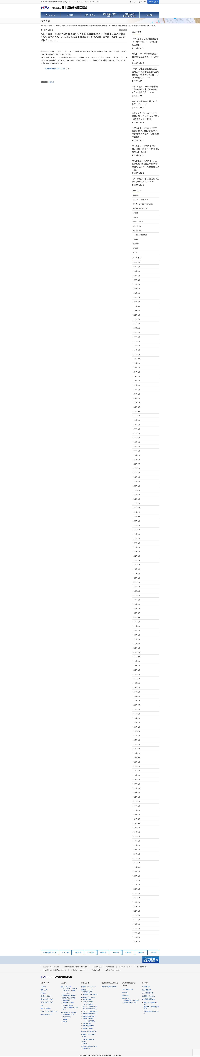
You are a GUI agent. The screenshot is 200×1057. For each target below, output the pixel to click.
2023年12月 (137, 403)
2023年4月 (136, 438)
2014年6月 (136, 836)
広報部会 (85, 1043)
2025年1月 (136, 346)
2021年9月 (136, 521)
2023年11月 (137, 407)
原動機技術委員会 (87, 999)
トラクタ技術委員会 (88, 1001)
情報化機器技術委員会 (88, 1025)
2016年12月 (137, 749)
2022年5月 (136, 486)
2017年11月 (137, 700)
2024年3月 (136, 389)
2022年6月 (136, 481)
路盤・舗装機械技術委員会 (90, 1009)
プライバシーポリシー (125, 967)
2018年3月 (136, 683)
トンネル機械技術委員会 (89, 1021)
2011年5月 (136, 933)
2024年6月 (136, 376)
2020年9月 (136, 573)
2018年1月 (136, 692)
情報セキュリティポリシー (78, 970)
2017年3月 (136, 736)
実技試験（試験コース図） (130, 1002)
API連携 (135, 213)
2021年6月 (136, 534)
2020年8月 (136, 578)
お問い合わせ (153, 2)
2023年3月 (136, 442)
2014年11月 (137, 819)
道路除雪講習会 (66, 1000)
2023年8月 (136, 420)
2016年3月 (136, 775)
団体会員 (43, 993)
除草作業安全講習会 (67, 1005)
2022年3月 (136, 495)
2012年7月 (136, 911)
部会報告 (136, 243)
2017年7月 (136, 718)
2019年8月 (136, 626)
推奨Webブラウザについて (113, 970)
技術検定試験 (137, 230)
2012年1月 (136, 928)
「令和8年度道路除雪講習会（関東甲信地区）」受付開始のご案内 (145, 41)
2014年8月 (136, 832)
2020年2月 (136, 600)
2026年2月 (136, 289)
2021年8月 (136, 525)
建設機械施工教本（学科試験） (131, 1000)
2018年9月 (136, 661)
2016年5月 (136, 766)
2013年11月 (137, 863)
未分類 (135, 252)
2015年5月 (136, 806)
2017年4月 (136, 731)
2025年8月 (136, 315)
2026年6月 (136, 271)
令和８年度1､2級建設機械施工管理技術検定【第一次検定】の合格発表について (145, 89)
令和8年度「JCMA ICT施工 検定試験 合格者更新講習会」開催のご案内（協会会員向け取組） (145, 165)
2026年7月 (136, 267)
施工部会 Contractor (87, 990)
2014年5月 (136, 841)
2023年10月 (137, 411)
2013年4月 (136, 889)
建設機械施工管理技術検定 (109, 987)
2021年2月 (136, 552)
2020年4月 (136, 595)
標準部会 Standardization (88, 1031)
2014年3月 (136, 849)
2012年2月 (136, 924)
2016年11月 (137, 753)
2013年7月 (136, 880)
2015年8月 (136, 797)
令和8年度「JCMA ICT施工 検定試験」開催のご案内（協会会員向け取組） (145, 148)
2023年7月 (136, 424)
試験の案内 (125, 992)
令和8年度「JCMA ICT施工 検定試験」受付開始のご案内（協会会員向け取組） (145, 116)
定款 (42, 1005)
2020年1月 (136, 604)
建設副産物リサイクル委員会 (90, 994)
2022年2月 (136, 499)
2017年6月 (136, 722)
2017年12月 (137, 696)
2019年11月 (137, 613)
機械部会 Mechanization (88, 997)
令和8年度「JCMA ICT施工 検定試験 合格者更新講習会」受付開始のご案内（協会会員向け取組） (145, 132)
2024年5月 (136, 381)
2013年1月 (136, 893)
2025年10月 (137, 306)
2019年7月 (136, 630)
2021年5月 (136, 538)
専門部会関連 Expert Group (89, 1046)
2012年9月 (136, 902)
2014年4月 (136, 845)
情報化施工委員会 (87, 992)
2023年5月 (136, 433)
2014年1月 (136, 858)
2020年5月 (136, 591)
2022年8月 (136, 473)
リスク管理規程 (96, 967)
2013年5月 (136, 885)
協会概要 (43, 987)
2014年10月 (137, 823)
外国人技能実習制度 (127, 989)
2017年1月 (136, 744)
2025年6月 (136, 324)
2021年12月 (137, 508)
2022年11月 (137, 459)
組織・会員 (44, 990)
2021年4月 (136, 543)
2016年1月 (136, 784)
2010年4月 (136, 942)
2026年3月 (136, 284)
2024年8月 (136, 367)
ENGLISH (143, 2)
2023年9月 (136, 416)
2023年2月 (136, 446)
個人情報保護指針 (142, 967)
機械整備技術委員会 (88, 1028)
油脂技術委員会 (87, 1023)
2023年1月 (136, 451)
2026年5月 (136, 275)
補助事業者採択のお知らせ (55, 68)
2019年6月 (136, 635)
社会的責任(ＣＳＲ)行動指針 (51, 967)
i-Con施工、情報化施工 (140, 200)
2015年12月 (137, 788)
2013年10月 (137, 867)
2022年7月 (136, 477)
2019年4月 (136, 644)
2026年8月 (136, 262)
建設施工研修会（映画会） (69, 998)
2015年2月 (136, 814)
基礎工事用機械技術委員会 (90, 1014)
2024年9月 (136, 363)
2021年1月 (136, 556)
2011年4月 (136, 937)
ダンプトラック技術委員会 (90, 1006)
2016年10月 (137, 757)
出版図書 (136, 248)
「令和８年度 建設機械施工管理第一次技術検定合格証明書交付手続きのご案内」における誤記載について (145, 73)
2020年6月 (136, 587)
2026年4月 (136, 280)
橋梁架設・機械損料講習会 (69, 995)
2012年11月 (137, 898)
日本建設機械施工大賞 (140, 208)
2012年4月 (136, 920)
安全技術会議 (86, 1048)
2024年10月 (137, 359)
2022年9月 (136, 468)
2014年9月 (136, 828)
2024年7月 (136, 372)
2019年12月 (137, 608)
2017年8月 (136, 714)
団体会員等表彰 (66, 1017)
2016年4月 (136, 771)
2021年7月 (136, 530)
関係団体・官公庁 (46, 996)
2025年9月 (136, 311)
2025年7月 (136, 319)
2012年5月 (136, 915)
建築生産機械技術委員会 (89, 1016)
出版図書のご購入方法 (148, 996)
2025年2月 (136, 341)
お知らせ (136, 217)
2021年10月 (137, 516)
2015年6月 (136, 801)
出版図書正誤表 (146, 990)
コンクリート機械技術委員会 (90, 1011)
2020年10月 (137, 569)
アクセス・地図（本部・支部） (49, 1011)
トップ (133, 2)
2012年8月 (136, 907)
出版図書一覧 (146, 987)
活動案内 (136, 239)
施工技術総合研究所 (46, 1014)
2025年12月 (137, 297)
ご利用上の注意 (95, 970)
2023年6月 (136, 429)
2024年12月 (137, 350)
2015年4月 (136, 810)
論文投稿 (64, 1021)
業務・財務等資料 (46, 1008)
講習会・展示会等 (66, 987)
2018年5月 (136, 679)
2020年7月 (136, 582)
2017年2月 (136, 740)
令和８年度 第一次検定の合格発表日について (144, 103)
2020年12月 (137, 560)
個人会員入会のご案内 (47, 1002)
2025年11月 (137, 302)
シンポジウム (137, 226)
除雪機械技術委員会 (88, 1018)
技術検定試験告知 (141, 235)
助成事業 (64, 1019)
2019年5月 (136, 639)
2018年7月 (136, 670)
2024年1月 (136, 398)
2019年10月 (137, 617)
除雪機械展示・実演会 (68, 1002)
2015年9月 (136, 793)
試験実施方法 (125, 998)
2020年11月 (137, 565)
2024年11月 (137, 354)
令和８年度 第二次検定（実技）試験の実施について (145, 180)
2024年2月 (136, 394)
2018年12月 (137, 652)
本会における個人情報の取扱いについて (54, 970)
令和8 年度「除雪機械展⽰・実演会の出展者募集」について (145, 56)
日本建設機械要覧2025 (148, 999)
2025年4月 (136, 332)
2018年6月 (136, 674)
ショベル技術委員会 (88, 1004)
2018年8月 (136, 666)
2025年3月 (136, 337)
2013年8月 (136, 876)
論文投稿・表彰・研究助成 (68, 1012)
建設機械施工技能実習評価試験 (143, 204)
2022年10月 (137, 464)
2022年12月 (137, 455)
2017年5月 (136, 727)
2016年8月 (136, 762)
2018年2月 (136, 687)
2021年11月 (137, 512)
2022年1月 (136, 503)
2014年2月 (136, 854)
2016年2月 (136, 779)
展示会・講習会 (138, 222)
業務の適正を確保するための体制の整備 (75, 967)
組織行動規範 (110, 967)
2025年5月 (136, 328)
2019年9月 (136, 622)
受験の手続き (125, 995)
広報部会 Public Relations (88, 987)
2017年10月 (137, 705)
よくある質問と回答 (147, 993)
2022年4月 (136, 490)
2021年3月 (136, 547)
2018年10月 (137, 657)
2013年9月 (136, 871)
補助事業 (123, 30)
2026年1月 (136, 293)
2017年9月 (136, 709)
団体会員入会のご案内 (47, 999)
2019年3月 (136, 648)
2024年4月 (136, 385)
